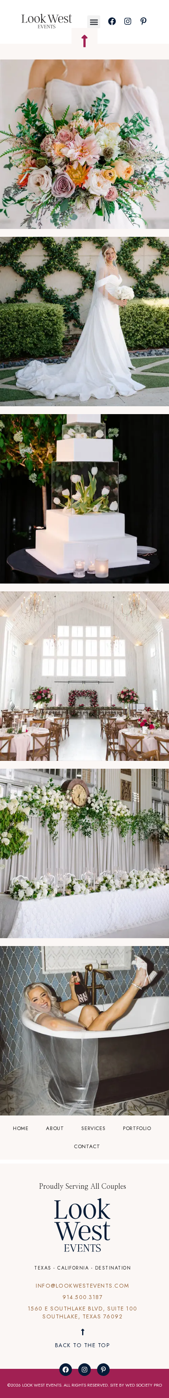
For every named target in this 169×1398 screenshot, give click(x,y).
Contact (87, 1146)
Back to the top (82, 1345)
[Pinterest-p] (103, 1369)
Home (20, 1128)
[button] (93, 21)
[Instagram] (84, 1369)
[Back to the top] (82, 1332)
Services (93, 1128)
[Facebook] (65, 1369)
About (55, 1128)
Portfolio (137, 1128)
